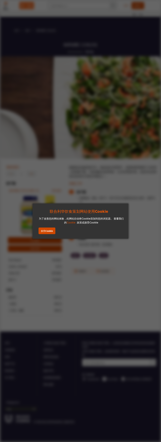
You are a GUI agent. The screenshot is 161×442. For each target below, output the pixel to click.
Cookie (71, 222)
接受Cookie (47, 230)
